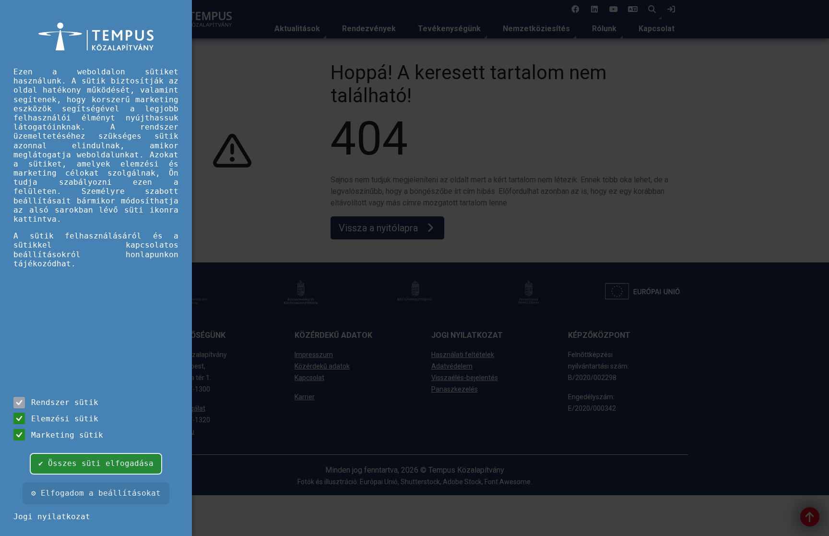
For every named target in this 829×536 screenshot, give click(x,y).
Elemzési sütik (64, 418)
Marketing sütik (67, 435)
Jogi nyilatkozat (51, 516)
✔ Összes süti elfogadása (96, 463)
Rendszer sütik (64, 402)
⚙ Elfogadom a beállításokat (96, 493)
